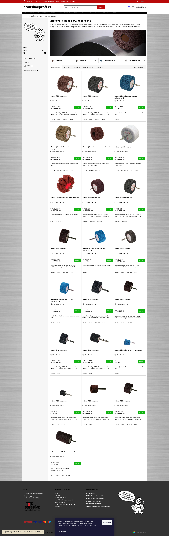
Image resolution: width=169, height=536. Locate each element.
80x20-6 (52, 119)
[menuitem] (25, 13)
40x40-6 (129, 323)
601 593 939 (29, 496)
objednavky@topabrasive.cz (34, 493)
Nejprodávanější (88, 67)
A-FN (51, 221)
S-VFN (52, 424)
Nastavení (62, 532)
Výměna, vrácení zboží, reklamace (65, 504)
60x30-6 (59, 272)
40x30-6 (65, 170)
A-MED (58, 475)
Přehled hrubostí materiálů (94, 496)
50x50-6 (91, 170)
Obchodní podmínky (61, 498)
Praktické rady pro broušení (95, 498)
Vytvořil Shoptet (141, 532)
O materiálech (90, 493)
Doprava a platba (64, 1)
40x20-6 (117, 323)
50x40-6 (97, 323)
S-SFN (57, 424)
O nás (57, 1)
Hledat (101, 7)
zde (58, 527)
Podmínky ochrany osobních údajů (65, 500)
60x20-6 (52, 272)
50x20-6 (52, 323)
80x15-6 (59, 170)
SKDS (30, 66)
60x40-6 (65, 272)
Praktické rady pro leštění (94, 501)
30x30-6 (52, 170)
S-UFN (62, 221)
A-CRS (52, 475)
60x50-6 (136, 272)
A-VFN (57, 221)
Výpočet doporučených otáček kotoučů (98, 506)
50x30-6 (91, 323)
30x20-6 (85, 374)
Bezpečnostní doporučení (94, 503)
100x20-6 (85, 221)
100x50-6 (99, 221)
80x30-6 (59, 119)
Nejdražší (77, 67)
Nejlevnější (67, 67)
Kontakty (72, 1)
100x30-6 (92, 221)
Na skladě (31, 58)
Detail (77, 108)
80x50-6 (72, 119)
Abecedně (100, 67)
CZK (135, 1)
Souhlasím (107, 522)
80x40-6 (65, 119)
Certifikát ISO (59, 507)
